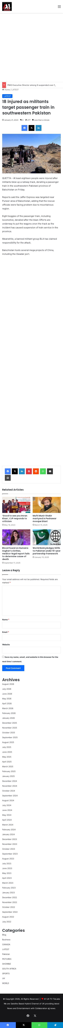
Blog (4, 935)
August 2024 (8, 800)
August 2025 (8, 742)
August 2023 (8, 858)
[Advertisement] (31, 47)
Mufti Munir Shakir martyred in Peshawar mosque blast (44, 518)
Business (6, 939)
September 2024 (10, 795)
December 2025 (9, 723)
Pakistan (6, 954)
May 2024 (6, 815)
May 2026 (6, 698)
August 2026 (8, 684)
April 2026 (7, 703)
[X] (15, 471)
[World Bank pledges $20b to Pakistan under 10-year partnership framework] (47, 537)
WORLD (5, 983)
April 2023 (7, 878)
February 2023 (9, 888)
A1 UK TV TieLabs (52, 999)
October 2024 (8, 791)
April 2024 (7, 820)
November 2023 (9, 844)
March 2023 (7, 883)
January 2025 (8, 776)
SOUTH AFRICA (9, 968)
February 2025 (9, 771)
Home (7, 89)
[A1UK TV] (7, 6)
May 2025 (6, 757)
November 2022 (9, 902)
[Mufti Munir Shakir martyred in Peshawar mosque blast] (47, 505)
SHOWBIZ (6, 964)
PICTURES (6, 959)
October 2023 (8, 849)
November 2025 (9, 728)
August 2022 (8, 917)
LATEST (15, 89)
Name (5, 619)
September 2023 (10, 854)
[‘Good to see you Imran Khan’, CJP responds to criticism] (16, 505)
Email (5, 632)
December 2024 (9, 781)
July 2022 (6, 921)
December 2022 (9, 897)
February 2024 (9, 829)
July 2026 (6, 689)
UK (3, 978)
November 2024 (9, 786)
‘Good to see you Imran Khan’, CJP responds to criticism (14, 518)
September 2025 (10, 737)
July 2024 (6, 805)
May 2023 (6, 873)
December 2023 (9, 839)
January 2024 (8, 834)
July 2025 (6, 747)
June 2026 (7, 694)
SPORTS (6, 973)
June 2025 (7, 752)
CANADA (6, 944)
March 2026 (7, 708)
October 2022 (8, 907)
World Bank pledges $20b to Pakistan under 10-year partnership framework (47, 551)
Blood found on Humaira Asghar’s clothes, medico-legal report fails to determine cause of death (16, 554)
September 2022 (10, 912)
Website (6, 644)
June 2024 (7, 810)
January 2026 (8, 718)
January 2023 (8, 892)
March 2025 (7, 766)
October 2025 (8, 732)
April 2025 (7, 761)
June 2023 (7, 868)
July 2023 (6, 863)
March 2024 (7, 824)
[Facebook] (8, 471)
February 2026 (9, 713)
